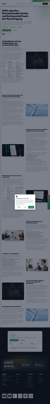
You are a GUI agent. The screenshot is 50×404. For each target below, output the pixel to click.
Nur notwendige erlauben (19, 207)
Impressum (23, 204)
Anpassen (25, 207)
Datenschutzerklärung (18, 204)
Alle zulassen (31, 207)
